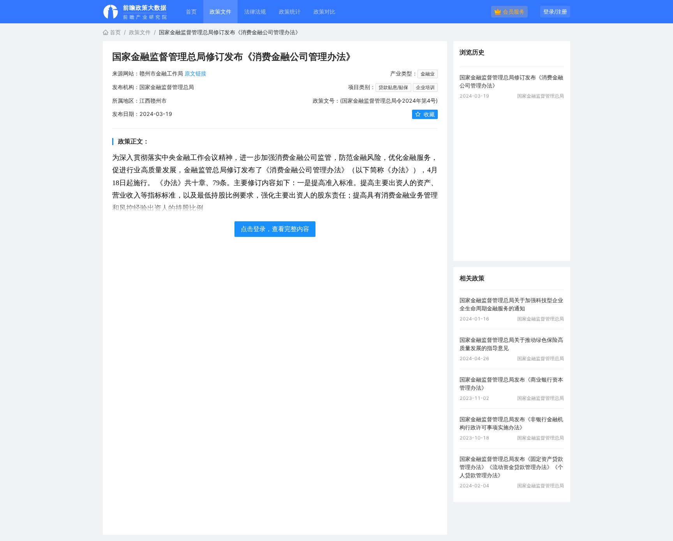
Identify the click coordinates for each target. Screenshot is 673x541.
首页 (191, 11)
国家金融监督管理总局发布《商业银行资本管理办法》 (511, 383)
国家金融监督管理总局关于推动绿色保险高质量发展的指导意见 (511, 343)
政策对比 (324, 11)
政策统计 (290, 11)
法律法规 (255, 11)
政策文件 (140, 32)
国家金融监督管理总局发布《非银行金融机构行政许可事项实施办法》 (511, 423)
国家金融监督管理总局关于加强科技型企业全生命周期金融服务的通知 (511, 304)
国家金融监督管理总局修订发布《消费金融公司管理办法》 (511, 81)
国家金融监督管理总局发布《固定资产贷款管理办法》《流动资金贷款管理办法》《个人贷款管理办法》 (511, 466)
